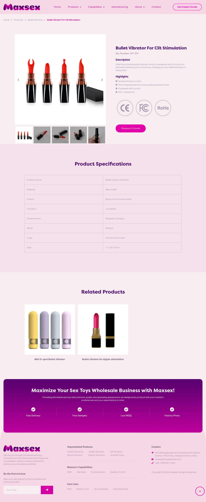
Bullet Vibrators (35, 20)
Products (73, 7)
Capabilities (95, 7)
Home (57, 7)
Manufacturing (120, 7)
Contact (156, 7)
